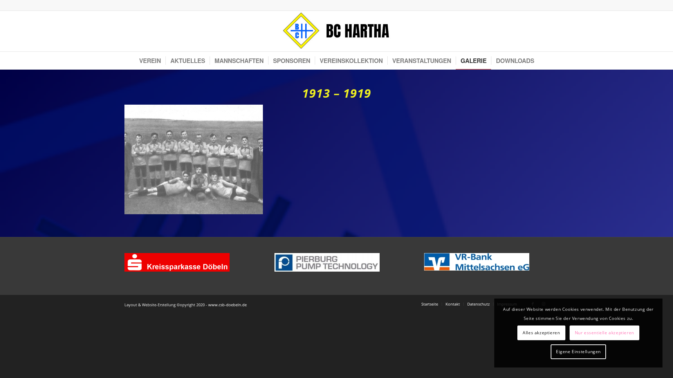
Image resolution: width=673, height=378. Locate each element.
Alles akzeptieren (541, 333)
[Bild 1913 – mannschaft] (196, 162)
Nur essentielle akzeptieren (604, 333)
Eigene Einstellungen (578, 352)
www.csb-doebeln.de (227, 304)
